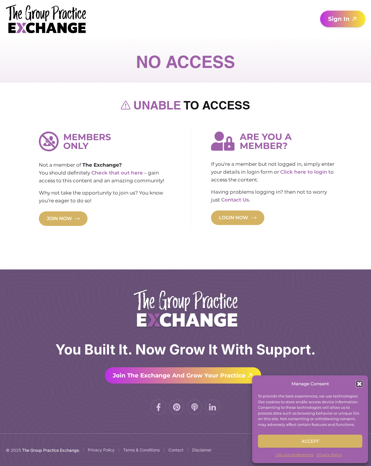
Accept (310, 441)
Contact (175, 449)
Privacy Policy (329, 454)
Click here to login (303, 172)
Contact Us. (235, 200)
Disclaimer (202, 449)
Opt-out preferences (294, 454)
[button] (359, 384)
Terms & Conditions (141, 449)
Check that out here (117, 173)
